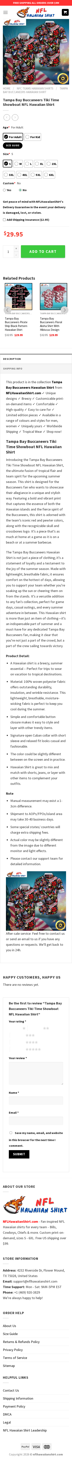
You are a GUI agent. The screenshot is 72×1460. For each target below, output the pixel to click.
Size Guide (10, 1334)
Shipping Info (12, 368)
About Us (9, 1326)
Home (6, 88)
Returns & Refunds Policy (21, 1342)
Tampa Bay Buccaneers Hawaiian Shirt (35, 90)
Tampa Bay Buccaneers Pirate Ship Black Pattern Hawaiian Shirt (16, 324)
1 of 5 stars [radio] (14, 1028)
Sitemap (9, 1365)
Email (14, 1112)
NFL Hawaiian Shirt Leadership (25, 1430)
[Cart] (65, 12)
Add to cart (43, 251)
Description (12, 359)
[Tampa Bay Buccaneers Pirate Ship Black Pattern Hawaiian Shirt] (18, 296)
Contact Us (11, 1390)
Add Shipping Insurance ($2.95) (28, 220)
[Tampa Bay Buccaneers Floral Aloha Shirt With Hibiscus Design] (53, 296)
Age (6, 127)
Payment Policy (14, 1406)
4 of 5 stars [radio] (18, 1042)
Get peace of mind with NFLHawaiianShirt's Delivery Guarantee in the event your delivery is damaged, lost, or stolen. (34, 207)
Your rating (17, 1021)
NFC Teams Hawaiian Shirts (35, 88)
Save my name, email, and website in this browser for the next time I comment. (36, 1139)
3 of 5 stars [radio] (18, 1035)
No (25, 190)
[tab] (36, 359)
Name (14, 1092)
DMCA (7, 1414)
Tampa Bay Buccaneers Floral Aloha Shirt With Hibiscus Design (51, 324)
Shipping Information (18, 1398)
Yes (9, 190)
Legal (7, 1422)
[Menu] (5, 12)
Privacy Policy (13, 1350)
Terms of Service (15, 1358)
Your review (18, 1058)
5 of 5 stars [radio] (18, 1049)
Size (6, 154)
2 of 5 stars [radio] (35, 1028)
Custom (9, 183)
